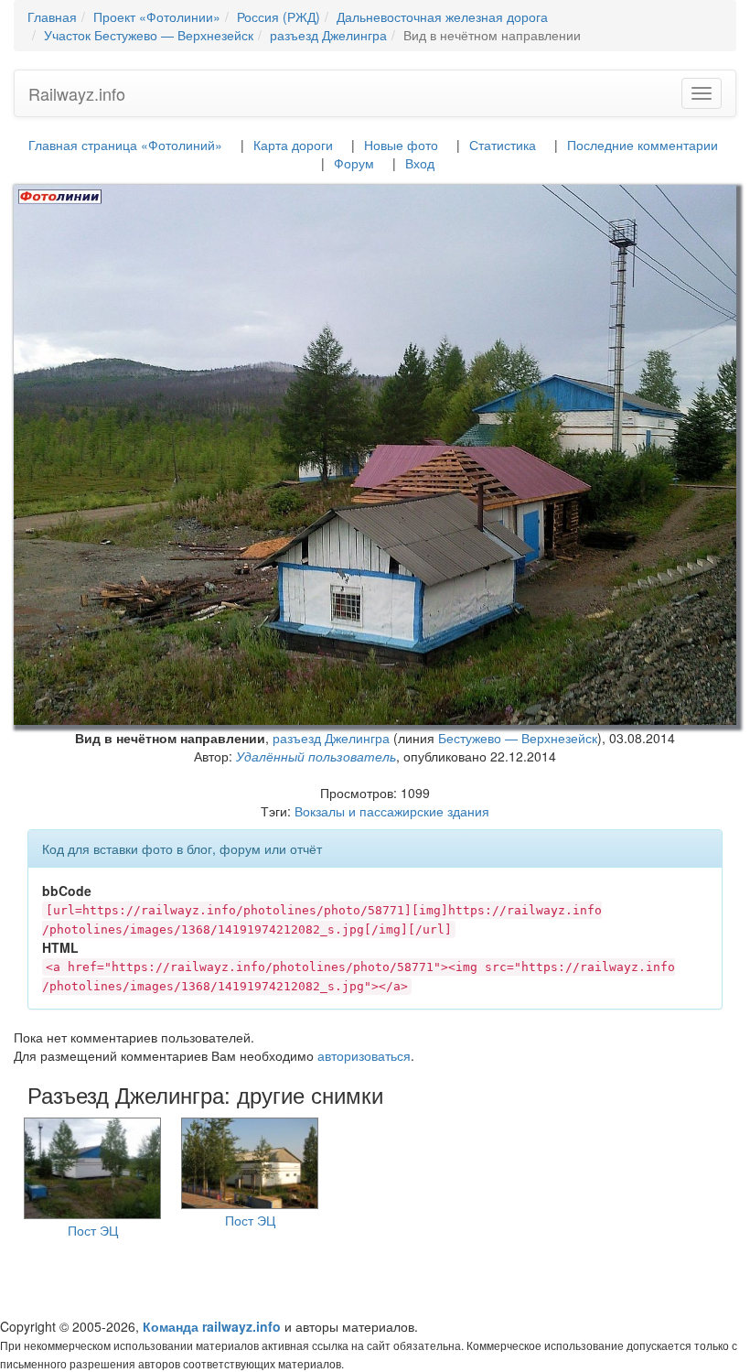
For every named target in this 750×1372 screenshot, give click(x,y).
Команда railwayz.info (212, 1326)
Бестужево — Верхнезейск (517, 738)
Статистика (502, 144)
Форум (354, 163)
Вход (419, 163)
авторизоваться (364, 1055)
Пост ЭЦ (93, 1230)
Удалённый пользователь (316, 756)
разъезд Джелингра (331, 738)
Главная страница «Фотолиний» (125, 144)
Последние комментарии (642, 144)
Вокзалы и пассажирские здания (392, 811)
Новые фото (401, 144)
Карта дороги (293, 144)
